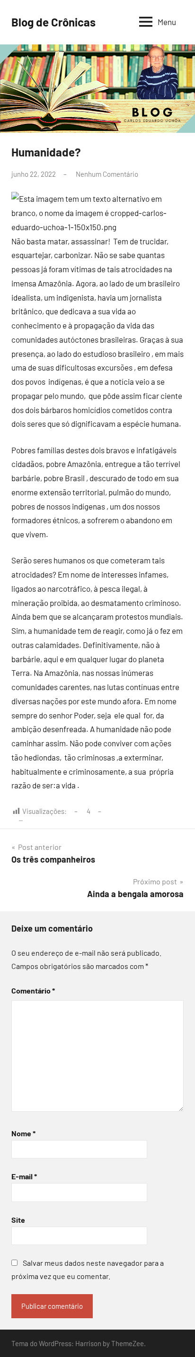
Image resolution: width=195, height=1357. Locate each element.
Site (18, 1219)
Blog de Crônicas (53, 22)
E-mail (24, 1176)
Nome (23, 1133)
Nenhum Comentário (107, 174)
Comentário (33, 990)
